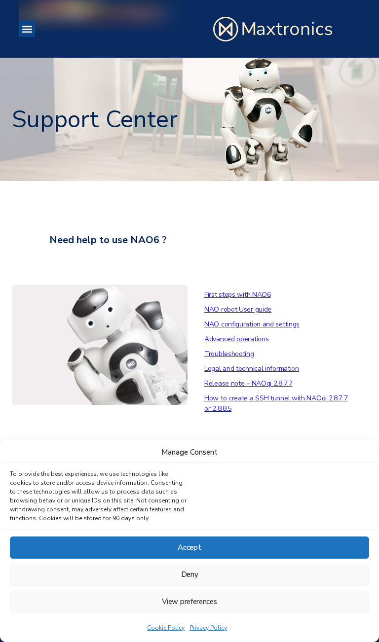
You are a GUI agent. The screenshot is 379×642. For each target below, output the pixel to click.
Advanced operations (236, 339)
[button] (27, 29)
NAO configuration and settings (252, 324)
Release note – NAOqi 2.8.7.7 (248, 383)
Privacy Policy (208, 628)
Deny (189, 574)
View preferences (189, 601)
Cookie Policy (166, 628)
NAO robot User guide (237, 309)
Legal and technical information (251, 368)
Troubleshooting (229, 353)
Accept (189, 547)
